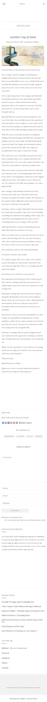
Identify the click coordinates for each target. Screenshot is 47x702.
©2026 (4, 363)
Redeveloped (23, 26)
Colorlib (22, 687)
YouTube (5, 668)
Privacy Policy (32, 699)
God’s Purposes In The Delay (13, 626)
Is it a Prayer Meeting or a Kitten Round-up (24, 520)
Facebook (5, 653)
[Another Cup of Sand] (23, 56)
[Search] (43, 4)
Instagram (5, 658)
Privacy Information (12, 517)
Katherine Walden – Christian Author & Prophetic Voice (23, 611)
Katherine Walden (32, 42)
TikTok (4, 663)
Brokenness (9, 436)
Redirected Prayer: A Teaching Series (16, 615)
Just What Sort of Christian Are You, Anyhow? (19, 631)
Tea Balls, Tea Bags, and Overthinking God (18, 602)
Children (20, 436)
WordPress (36, 687)
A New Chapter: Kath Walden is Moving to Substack (21, 606)
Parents (39, 436)
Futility (30, 436)
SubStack (5, 648)
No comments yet (23, 430)
